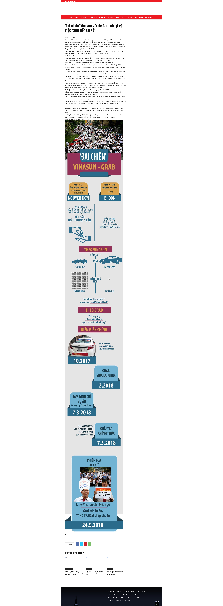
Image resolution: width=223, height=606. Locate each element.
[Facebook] (77, 544)
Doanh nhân (94, 17)
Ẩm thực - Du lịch (69, 568)
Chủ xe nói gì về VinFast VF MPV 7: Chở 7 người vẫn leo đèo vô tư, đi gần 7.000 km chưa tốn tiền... (74, 573)
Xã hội (123, 17)
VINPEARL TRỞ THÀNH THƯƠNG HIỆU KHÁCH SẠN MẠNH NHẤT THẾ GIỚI (95, 573)
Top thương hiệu (84, 17)
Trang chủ (67, 22)
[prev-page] (66, 578)
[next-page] (69, 578)
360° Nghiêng (148, 17)
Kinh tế (76, 17)
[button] (156, 1)
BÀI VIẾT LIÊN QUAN (71, 553)
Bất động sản (102, 17)
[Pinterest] (85, 544)
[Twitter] (81, 544)
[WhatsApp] (89, 544)
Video (71, 17)
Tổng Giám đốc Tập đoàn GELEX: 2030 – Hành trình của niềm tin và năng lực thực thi (115, 573)
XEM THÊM (81, 553)
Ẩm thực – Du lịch (138, 17)
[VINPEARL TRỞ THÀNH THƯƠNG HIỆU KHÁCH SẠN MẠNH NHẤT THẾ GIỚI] (95, 563)
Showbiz (118, 17)
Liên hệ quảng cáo (70, 1)
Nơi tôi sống (110, 17)
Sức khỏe (130, 17)
